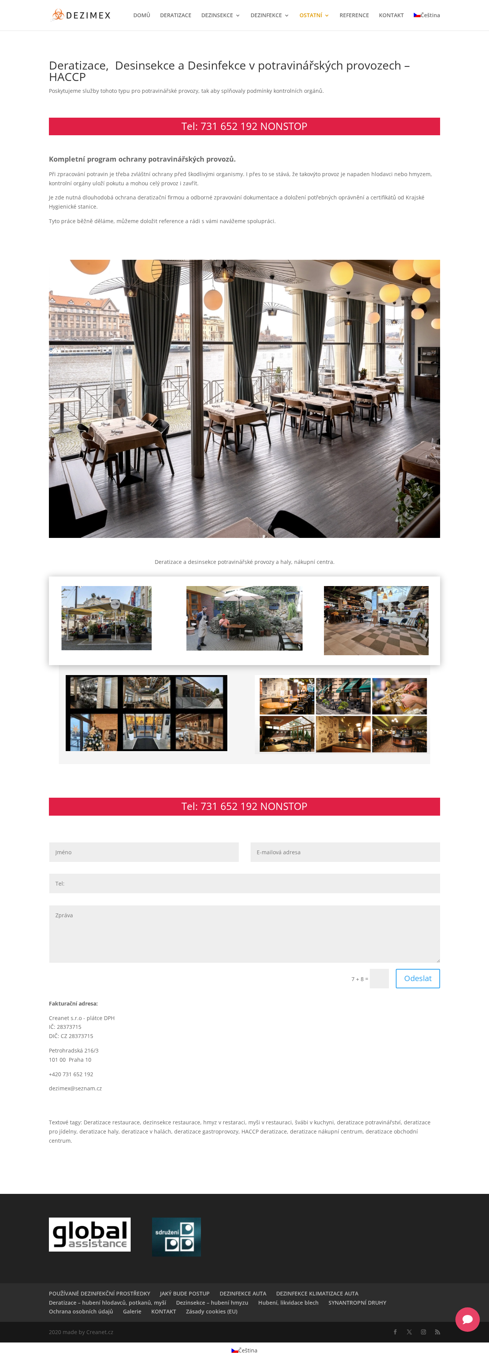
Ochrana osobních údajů (81, 1311)
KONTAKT (391, 16)
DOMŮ (141, 16)
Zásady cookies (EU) (211, 1311)
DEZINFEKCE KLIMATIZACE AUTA (317, 1293)
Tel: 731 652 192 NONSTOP (244, 126)
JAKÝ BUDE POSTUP (185, 1293)
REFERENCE (354, 16)
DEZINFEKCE (266, 16)
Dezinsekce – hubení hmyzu (212, 1302)
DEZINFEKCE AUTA (243, 1293)
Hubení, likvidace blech (288, 1302)
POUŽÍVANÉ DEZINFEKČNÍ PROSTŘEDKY (99, 1293)
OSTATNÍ (311, 16)
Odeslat (418, 978)
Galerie (132, 1311)
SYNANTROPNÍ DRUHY (357, 1302)
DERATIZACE (175, 16)
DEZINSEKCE (217, 16)
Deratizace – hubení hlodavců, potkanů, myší (107, 1302)
